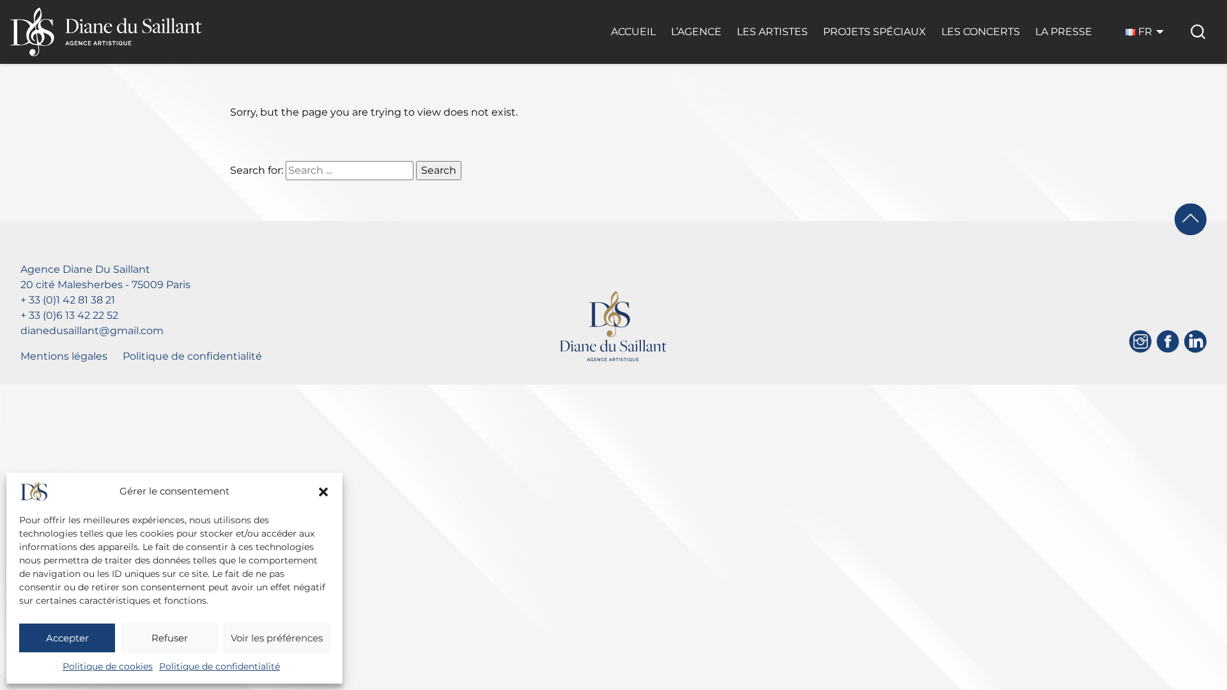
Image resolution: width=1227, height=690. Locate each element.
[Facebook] (1168, 341)
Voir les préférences (277, 638)
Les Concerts (980, 32)
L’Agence (696, 32)
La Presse (1063, 32)
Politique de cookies (108, 666)
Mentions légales (63, 356)
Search (438, 170)
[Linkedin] (1195, 341)
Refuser (169, 638)
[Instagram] (1140, 341)
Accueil (633, 32)
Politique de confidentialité (219, 666)
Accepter (67, 638)
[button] (323, 492)
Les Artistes (772, 32)
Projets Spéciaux (874, 32)
